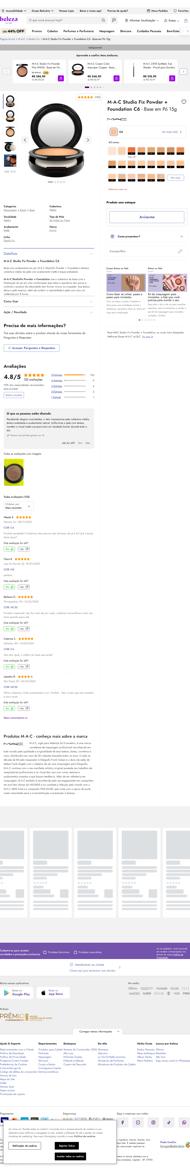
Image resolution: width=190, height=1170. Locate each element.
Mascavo (103, 1053)
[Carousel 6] (154, 320)
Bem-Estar (173, 31)
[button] (61, 78)
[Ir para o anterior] (183, 31)
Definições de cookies (25, 1146)
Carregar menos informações (95, 1031)
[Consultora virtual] (114, 20)
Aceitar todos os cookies (70, 1156)
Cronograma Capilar (49, 1068)
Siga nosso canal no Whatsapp (173, 1060)
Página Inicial (8, 39)
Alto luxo (160, 1057)
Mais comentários (14, 717)
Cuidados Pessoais (149, 31)
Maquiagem (106, 31)
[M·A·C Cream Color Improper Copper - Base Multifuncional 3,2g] (78, 71)
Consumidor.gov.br (10, 1068)
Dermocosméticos (48, 1072)
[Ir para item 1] (87, 87)
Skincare (125, 31)
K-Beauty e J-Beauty (73, 1060)
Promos (37, 31)
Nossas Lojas (66, 11)
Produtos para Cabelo (50, 1049)
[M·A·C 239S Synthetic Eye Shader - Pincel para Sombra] (133, 71)
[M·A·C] (117, 119)
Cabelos (52, 31)
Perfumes (43, 1053)
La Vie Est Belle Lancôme (111, 1057)
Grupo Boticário (41, 11)
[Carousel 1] (139, 320)
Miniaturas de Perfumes (111, 1060)
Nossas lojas (7, 1086)
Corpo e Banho (46, 1064)
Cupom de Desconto (74, 1064)
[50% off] (131, 151)
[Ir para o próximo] (188, 31)
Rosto (23, 210)
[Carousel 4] (148, 320)
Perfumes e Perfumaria (78, 31)
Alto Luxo (68, 1053)
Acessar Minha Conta (171, 20)
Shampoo (103, 1049)
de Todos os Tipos (60, 220)
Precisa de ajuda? (117, 11)
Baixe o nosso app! (90, 11)
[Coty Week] (13, 31)
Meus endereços (146, 1053)
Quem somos (7, 1090)
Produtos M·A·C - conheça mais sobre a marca (45, 736)
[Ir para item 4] (97, 87)
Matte (6, 230)
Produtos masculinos (90, 952)
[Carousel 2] (142, 320)
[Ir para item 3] (94, 87)
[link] (39, 71)
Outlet (3, 1083)
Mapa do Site (7, 1079)
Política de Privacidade (13, 1057)
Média (53, 210)
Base (32, 210)
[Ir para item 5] (100, 87)
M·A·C (22, 39)
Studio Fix (34, 39)
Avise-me (147, 217)
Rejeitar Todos (67, 1146)
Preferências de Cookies (13, 1064)
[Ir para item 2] (91, 87)
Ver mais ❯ (147, 336)
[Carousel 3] (145, 320)
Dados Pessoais (146, 1049)
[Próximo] (183, 71)
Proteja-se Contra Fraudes (14, 1060)
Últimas (160, 1049)
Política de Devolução (12, 1053)
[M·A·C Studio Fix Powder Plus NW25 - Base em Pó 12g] (22, 71)
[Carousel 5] (151, 320)
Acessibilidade (14, 11)
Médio (7, 220)
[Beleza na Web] (8, 20)
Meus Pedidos (159, 11)
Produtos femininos (59, 952)
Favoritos (183, 11)
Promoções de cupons (12, 1094)
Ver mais (175, 178)
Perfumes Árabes (72, 1057)
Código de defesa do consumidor (19, 1072)
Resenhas (161, 1053)
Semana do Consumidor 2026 (80, 1049)
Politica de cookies (84, 1136)
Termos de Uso (8, 1075)
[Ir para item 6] (103, 87)
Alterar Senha (144, 1057)
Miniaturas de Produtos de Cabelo (117, 1064)
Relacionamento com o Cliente (17, 1049)
